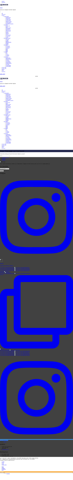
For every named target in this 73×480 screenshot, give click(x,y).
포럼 (3, 70)
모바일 (7, 37)
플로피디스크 (8, 106)
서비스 (3, 15)
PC (6, 52)
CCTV (7, 108)
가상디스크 (8, 36)
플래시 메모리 (8, 27)
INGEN (1, 7)
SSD (7, 26)
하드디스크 (8, 25)
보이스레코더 (8, 111)
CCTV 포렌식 (8, 20)
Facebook (4, 158)
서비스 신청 (4, 68)
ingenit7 (5, 441)
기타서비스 (6, 56)
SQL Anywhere (8, 42)
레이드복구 (6, 121)
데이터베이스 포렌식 (9, 23)
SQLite (7, 43)
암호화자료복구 (9, 63)
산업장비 (7, 55)
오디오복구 (8, 61)
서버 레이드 (8, 123)
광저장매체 (8, 28)
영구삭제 (7, 64)
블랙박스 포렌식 (9, 21)
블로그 (3, 69)
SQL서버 (7, 39)
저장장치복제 (8, 66)
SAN (7, 50)
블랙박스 (7, 109)
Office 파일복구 (8, 135)
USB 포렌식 (8, 18)
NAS (7, 49)
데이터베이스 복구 (7, 38)
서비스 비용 (4, 67)
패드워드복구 (8, 62)
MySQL (7, 41)
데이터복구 (6, 24)
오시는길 (3, 71)
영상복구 (7, 136)
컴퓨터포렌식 (8, 17)
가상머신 (7, 54)
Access (7, 120)
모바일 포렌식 (8, 22)
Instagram (3, 159)
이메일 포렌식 (8, 19)
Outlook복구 (8, 134)
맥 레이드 (7, 48)
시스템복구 (6, 51)
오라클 (7, 40)
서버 (7, 53)
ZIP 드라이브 (8, 107)
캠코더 (7, 110)
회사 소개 (3, 14)
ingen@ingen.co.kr (5, 157)
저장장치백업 (8, 65)
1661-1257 (2, 74)
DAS (7, 126)
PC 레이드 (8, 122)
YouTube (3, 160)
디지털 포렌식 (6, 16)
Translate (8, 473)
